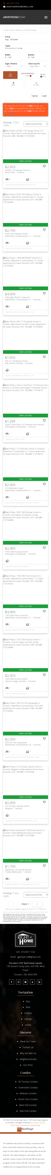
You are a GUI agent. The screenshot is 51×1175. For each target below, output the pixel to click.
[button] (11, 3)
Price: (11, 39)
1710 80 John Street (23, 489)
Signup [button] (35, 95)
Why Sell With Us (28, 1053)
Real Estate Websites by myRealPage (25, 1125)
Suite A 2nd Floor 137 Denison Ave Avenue (24, 425)
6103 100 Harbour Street (23, 234)
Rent (28, 1007)
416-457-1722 (12, 3)
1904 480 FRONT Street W (23, 298)
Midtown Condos (28, 1093)
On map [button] (13, 84)
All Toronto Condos (28, 1081)
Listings (28, 1019)
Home (28, 1024)
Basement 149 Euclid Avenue (18, 870)
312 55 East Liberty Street (17, 807)
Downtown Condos (28, 1087)
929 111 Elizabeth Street (19, 362)
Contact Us (28, 1047)
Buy (28, 1001)
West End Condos (28, 1105)
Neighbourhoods (28, 1059)
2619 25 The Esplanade (23, 743)
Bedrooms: (8, 57)
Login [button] (44, 95)
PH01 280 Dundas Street (20, 552)
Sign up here (10, 113)
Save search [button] (10, 75)
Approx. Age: (14, 63)
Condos (28, 1013)
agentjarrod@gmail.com (19, 6)
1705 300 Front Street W (23, 616)
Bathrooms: (31, 57)
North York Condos (28, 1099)
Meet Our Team (28, 1041)
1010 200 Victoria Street (20, 680)
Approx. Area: (37, 63)
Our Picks (28, 1065)
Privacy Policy (38, 1122)
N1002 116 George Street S (17, 171)
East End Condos (28, 1111)
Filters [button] (36, 84)
